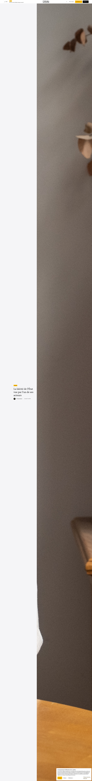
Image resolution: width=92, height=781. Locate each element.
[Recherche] (66, 2)
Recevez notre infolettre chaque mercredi (16, 2)
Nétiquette (85, 778)
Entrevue (15, 385)
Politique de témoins (86, 777)
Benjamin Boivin (19, 398)
